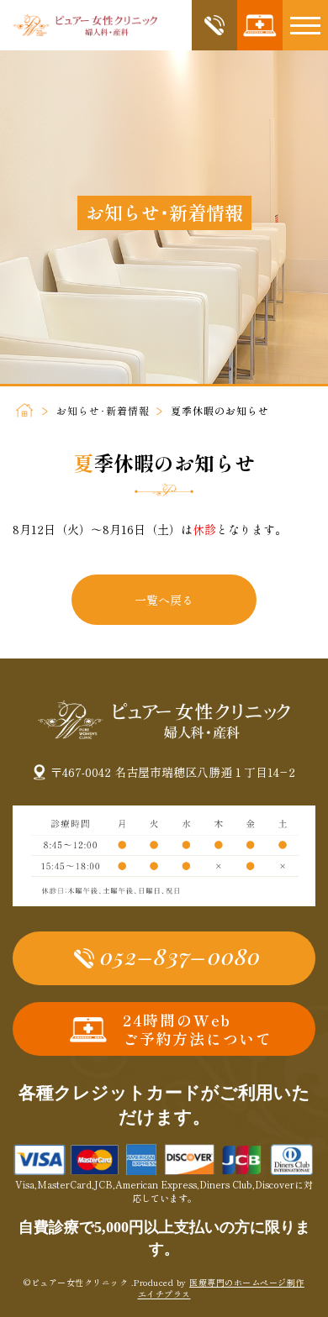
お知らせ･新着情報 (103, 410)
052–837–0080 (214, 25)
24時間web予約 (260, 25)
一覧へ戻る (164, 599)
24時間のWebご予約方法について (197, 1029)
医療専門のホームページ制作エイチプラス (221, 1288)
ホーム (24, 410)
